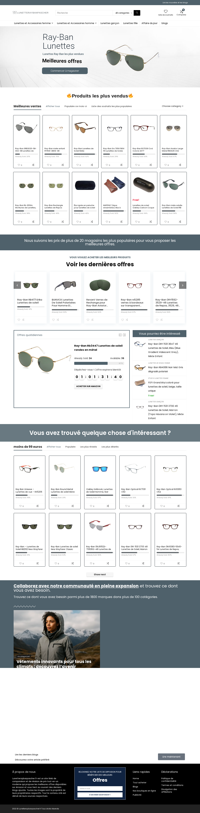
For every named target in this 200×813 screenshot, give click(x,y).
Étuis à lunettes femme (158, 378)
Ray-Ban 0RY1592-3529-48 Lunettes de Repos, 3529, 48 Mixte (166, 304)
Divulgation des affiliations (169, 790)
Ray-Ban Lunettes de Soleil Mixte (84, 149)
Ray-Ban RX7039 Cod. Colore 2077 (143, 149)
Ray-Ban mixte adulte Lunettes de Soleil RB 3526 (172, 207)
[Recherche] (137, 13)
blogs (164, 23)
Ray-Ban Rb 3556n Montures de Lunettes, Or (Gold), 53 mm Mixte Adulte (26, 209)
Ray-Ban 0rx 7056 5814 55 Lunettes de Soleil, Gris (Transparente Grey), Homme (113, 152)
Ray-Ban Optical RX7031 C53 (133, 490)
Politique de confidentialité (168, 780)
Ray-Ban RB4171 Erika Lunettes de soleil (29, 301)
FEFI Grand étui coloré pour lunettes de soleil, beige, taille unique (165, 386)
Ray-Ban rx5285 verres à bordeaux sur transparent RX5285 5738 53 (132, 304)
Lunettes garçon (109, 23)
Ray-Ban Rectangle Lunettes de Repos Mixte (54, 207)
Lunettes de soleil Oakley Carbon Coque (143, 206)
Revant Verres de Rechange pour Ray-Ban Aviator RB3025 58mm (96, 304)
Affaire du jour (150, 23)
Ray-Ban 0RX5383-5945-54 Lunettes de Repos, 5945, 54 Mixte (169, 549)
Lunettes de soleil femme (159, 363)
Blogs (135, 786)
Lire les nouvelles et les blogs (175, 2)
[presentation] (17, 285)
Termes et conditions (172, 785)
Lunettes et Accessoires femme (32, 23)
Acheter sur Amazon (88, 386)
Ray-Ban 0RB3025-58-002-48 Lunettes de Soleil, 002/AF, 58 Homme (25, 152)
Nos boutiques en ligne (144, 790)
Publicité (137, 794)
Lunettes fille (130, 23)
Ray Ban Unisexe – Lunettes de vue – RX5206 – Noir (29, 492)
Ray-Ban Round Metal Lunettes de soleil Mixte (63, 490)
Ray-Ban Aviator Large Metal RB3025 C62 (172, 149)
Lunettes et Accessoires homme (75, 23)
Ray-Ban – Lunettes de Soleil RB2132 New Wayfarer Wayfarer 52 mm (29, 549)
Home (136, 778)
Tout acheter (139, 782)
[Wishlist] (165, 11)
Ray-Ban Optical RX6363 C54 (169, 490)
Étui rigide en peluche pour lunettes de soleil (84, 206)
